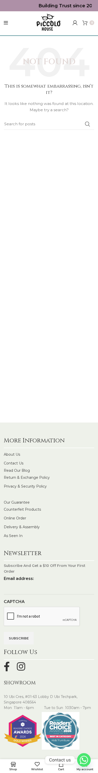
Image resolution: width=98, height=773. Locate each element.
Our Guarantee (17, 502)
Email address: (19, 578)
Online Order (15, 518)
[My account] (75, 23)
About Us (12, 454)
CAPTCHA (14, 601)
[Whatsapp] (84, 760)
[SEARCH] (87, 124)
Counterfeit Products (22, 509)
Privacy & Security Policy (25, 486)
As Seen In (13, 535)
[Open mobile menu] (6, 23)
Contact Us (13, 463)
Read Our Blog (17, 470)
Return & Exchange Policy (27, 477)
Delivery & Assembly (22, 527)
